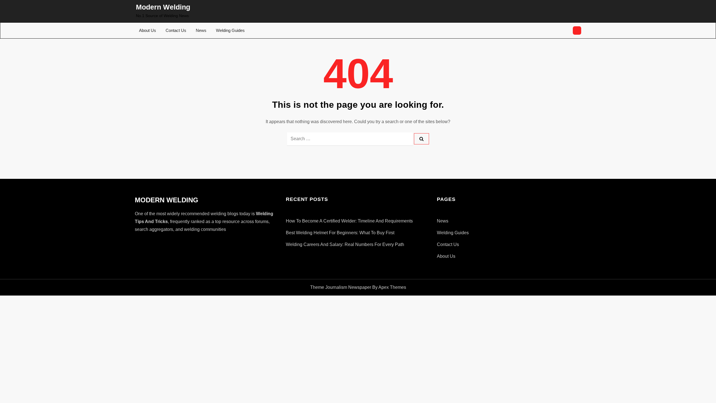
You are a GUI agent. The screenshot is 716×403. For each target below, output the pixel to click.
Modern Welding (163, 7)
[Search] (421, 138)
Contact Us (176, 30)
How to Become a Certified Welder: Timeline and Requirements (349, 221)
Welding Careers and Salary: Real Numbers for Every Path (345, 244)
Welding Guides (230, 30)
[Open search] (577, 30)
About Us (147, 30)
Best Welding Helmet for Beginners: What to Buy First (340, 232)
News (201, 30)
